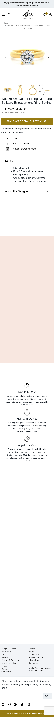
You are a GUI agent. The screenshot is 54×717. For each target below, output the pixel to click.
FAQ (3, 654)
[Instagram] (9, 704)
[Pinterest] (15, 704)
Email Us (27, 229)
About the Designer (17, 191)
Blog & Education (8, 663)
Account (31, 648)
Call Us (9, 229)
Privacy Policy (34, 660)
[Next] (48, 57)
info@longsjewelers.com (41, 668)
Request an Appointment (24, 149)
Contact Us (33, 663)
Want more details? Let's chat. (27, 121)
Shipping (5, 657)
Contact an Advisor (21, 143)
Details (9, 160)
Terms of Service (35, 657)
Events (4, 666)
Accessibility (33, 654)
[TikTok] (22, 704)
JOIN (47, 695)
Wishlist (31, 651)
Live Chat (16, 138)
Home (6, 23)
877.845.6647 (37, 671)
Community (6, 672)
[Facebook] (3, 704)
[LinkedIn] (29, 704)
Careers (4, 669)
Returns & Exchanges (10, 660)
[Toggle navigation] (3, 15)
